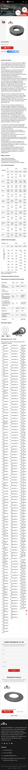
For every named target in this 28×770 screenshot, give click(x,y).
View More (17, 711)
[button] (11, 715)
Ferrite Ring (22, 11)
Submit (14, 670)
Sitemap (14, 768)
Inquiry (8, 47)
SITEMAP (19, 768)
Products (9, 11)
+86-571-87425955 (7, 752)
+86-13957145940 (7, 750)
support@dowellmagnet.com (10, 755)
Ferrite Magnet (15, 11)
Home (4, 11)
